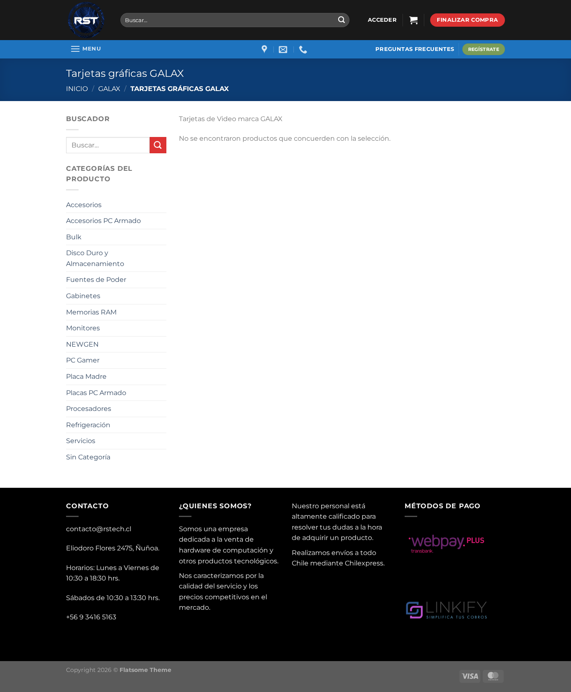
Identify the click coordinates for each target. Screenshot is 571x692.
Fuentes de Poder (96, 280)
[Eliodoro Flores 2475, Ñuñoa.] (265, 49)
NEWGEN (82, 344)
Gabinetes (83, 296)
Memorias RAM (91, 312)
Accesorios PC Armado (103, 221)
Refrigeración (88, 425)
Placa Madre (86, 376)
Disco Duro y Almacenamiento (95, 258)
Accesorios (84, 205)
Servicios (80, 441)
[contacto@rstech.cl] (284, 49)
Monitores (83, 328)
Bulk (74, 237)
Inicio (77, 89)
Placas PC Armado (96, 393)
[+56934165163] (304, 49)
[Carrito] (413, 20)
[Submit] (341, 20)
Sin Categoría (88, 457)
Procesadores (88, 409)
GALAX (109, 89)
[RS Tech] (87, 20)
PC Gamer (82, 360)
